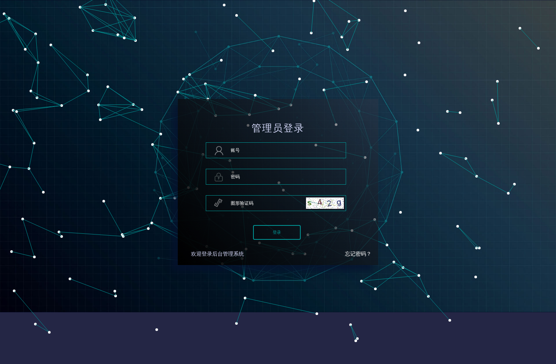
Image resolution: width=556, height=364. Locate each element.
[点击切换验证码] (325, 203)
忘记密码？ (358, 254)
